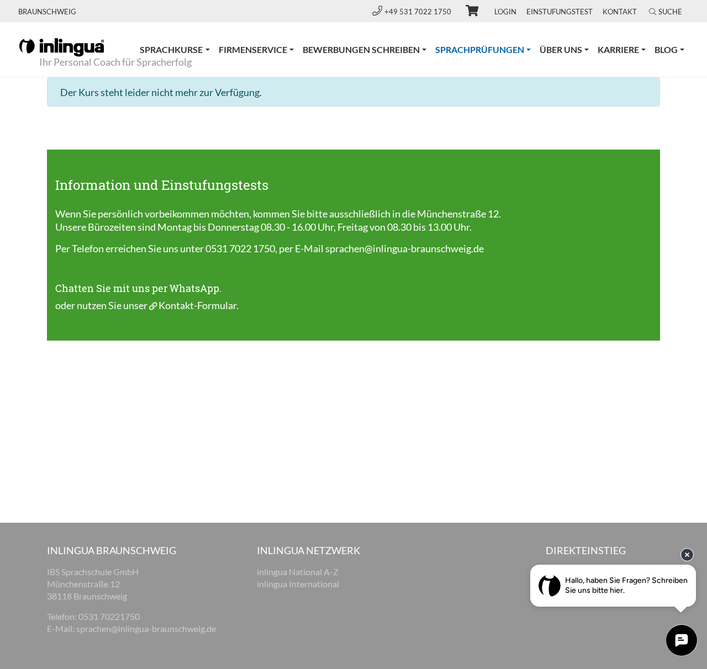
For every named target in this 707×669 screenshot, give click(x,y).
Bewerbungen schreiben (361, 49)
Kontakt (620, 11)
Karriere (618, 49)
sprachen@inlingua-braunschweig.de (404, 248)
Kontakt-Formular (197, 305)
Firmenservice (253, 49)
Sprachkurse (171, 49)
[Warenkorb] (467, 12)
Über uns (561, 49)
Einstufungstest (559, 11)
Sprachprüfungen (485, 49)
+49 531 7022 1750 (418, 11)
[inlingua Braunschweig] (61, 46)
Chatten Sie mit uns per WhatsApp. (138, 288)
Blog (666, 49)
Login (505, 11)
